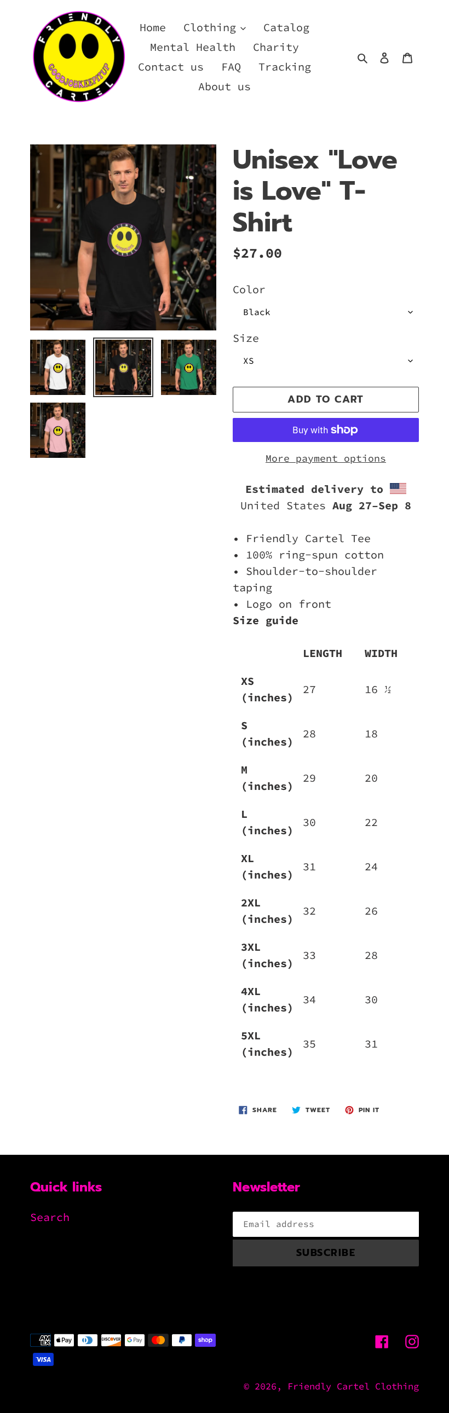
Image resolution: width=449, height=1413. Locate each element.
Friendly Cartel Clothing (353, 1386)
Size (246, 338)
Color (249, 289)
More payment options (326, 458)
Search (50, 1217)
